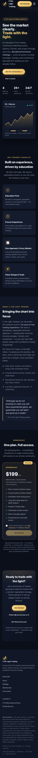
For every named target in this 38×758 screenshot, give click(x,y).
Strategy (6, 684)
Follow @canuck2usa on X (19, 615)
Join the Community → (13, 72)
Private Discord (8, 706)
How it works (10, 79)
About (5, 681)
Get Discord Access (19, 622)
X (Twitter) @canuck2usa (11, 703)
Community (7, 691)
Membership (7, 688)
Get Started (24, 4)
